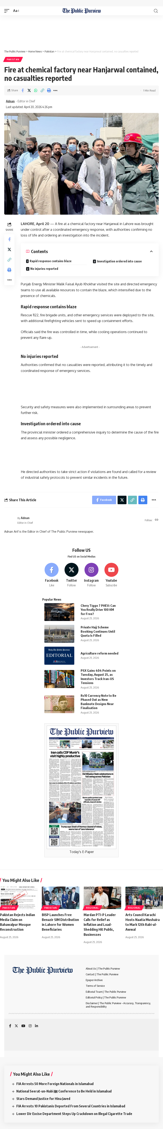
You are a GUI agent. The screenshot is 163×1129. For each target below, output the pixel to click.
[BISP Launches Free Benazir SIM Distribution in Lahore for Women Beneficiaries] (60, 898)
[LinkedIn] (36, 1026)
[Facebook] (51, 575)
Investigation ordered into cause (119, 261)
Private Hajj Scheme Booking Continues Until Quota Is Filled (98, 631)
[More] (55, 90)
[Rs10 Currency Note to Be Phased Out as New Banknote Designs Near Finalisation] (59, 704)
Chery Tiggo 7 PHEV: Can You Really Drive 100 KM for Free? (98, 610)
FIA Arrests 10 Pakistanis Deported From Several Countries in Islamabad (70, 1106)
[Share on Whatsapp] (36, 90)
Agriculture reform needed (99, 653)
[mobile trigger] (7, 11)
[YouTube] (23, 1026)
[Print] (49, 90)
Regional (92, 908)
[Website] (157, 520)
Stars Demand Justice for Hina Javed (43, 1099)
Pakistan (13, 59)
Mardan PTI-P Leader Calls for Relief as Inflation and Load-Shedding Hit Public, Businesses (100, 925)
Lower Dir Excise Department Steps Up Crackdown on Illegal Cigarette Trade (74, 1114)
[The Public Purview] (81, 10)
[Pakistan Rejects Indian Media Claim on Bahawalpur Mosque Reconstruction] (19, 898)
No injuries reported (44, 268)
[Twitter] (71, 575)
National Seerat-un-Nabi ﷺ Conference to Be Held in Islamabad (64, 1091)
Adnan (10, 101)
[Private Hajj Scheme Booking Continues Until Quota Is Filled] (59, 634)
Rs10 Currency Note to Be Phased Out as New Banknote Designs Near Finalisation (98, 702)
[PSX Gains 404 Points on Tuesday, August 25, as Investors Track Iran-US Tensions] (59, 679)
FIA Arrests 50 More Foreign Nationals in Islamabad (55, 1084)
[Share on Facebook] (22, 90)
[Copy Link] (42, 90)
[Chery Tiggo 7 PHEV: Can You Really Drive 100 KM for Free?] (59, 612)
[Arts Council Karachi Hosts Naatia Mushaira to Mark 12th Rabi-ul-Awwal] (144, 898)
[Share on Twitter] (29, 90)
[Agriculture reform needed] (59, 656)
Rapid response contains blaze (51, 261)
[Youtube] (111, 575)
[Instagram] (91, 575)
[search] (156, 11)
